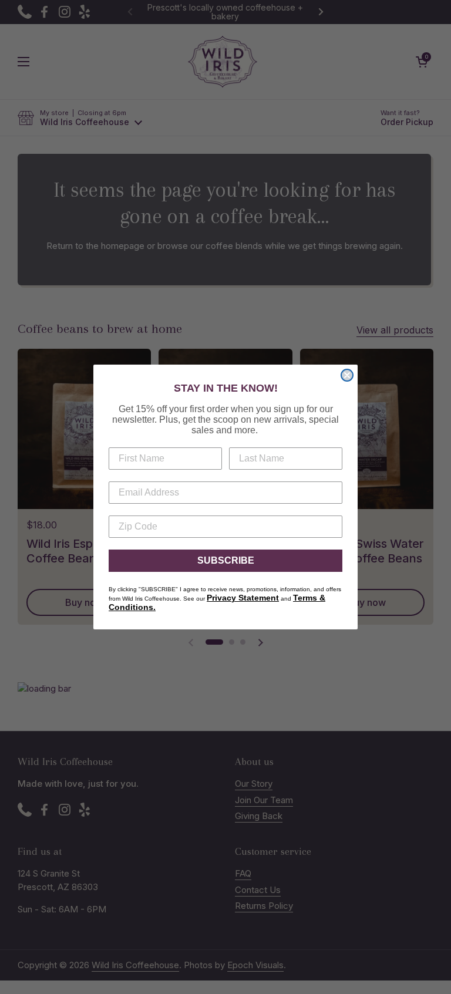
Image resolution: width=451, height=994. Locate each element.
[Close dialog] (347, 375)
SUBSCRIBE (225, 560)
